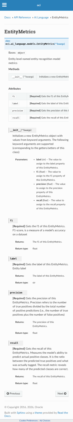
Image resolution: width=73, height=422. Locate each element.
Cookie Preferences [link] (28, 420)
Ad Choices (45, 420)
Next (61, 393)
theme (38, 412)
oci (39, 5)
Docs (7, 17)
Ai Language (41, 17)
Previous (14, 393)
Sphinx (21, 412)
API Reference (22, 17)
